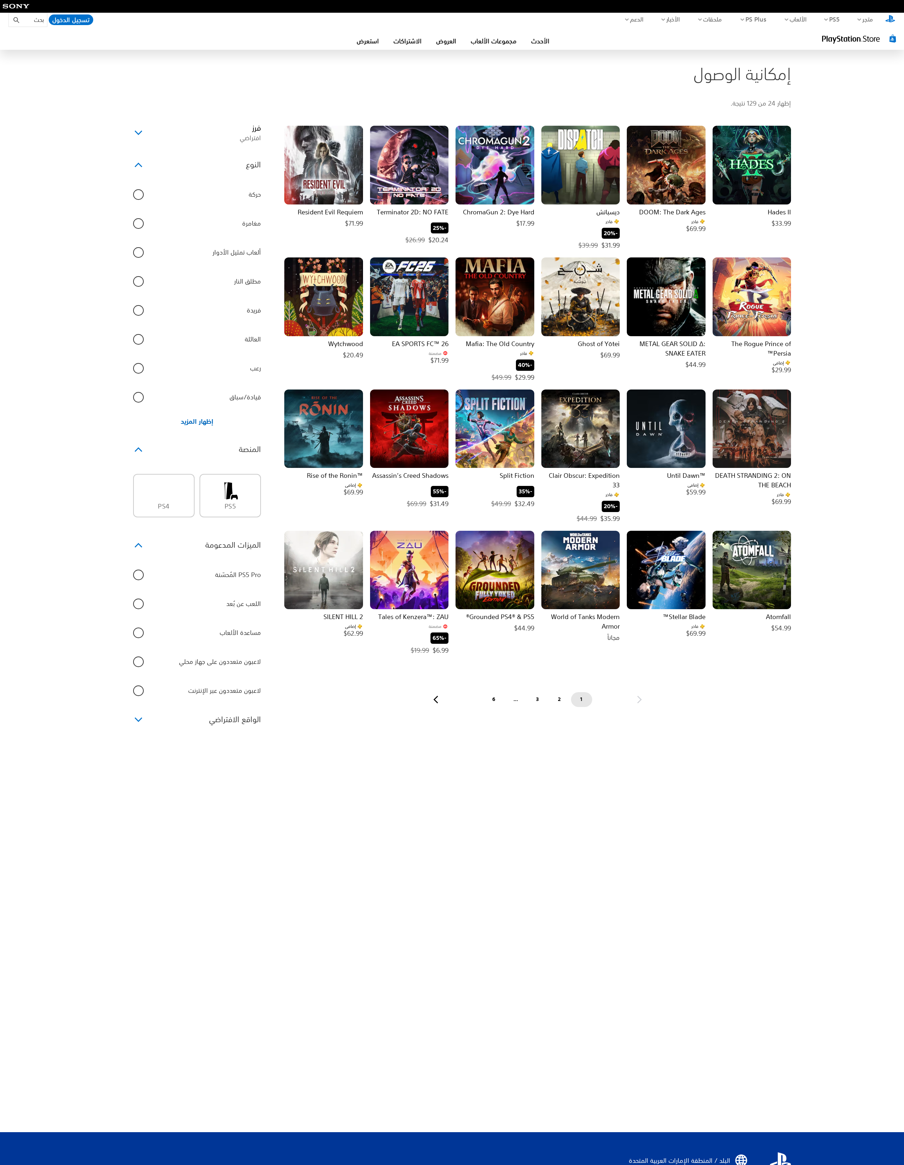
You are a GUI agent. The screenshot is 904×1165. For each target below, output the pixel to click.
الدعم (637, 19)
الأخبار (673, 19)
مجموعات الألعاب (494, 41)
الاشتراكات (407, 41)
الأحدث (540, 41)
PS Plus (756, 19)
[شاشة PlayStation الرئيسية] (890, 20)
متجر (867, 19)
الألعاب (798, 19)
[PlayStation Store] (859, 38)
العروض (446, 41)
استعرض (368, 41)
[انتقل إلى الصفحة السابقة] (639, 699)
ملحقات (712, 19)
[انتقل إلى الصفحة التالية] (436, 699)
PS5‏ (834, 19)
